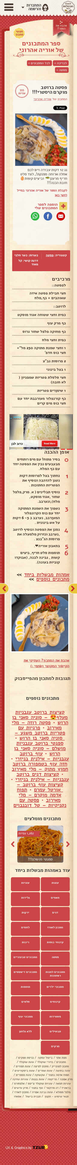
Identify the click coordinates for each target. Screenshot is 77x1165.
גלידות (25, 898)
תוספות (25, 987)
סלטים (25, 1002)
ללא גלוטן (25, 1032)
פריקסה (52, 1079)
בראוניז (66, 1088)
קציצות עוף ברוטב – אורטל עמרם (40, 787)
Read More (49, 443)
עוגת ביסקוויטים (25, 1071)
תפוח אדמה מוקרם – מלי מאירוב (39, 795)
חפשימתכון (19, 33)
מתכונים (61, 1062)
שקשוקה (40, 1075)
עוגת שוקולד (26, 1062)
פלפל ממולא (63, 1092)
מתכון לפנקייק (60, 1066)
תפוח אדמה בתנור (58, 1075)
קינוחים (55, 1002)
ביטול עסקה (45, 1058)
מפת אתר (61, 1058)
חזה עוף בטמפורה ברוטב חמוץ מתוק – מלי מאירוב (40, 767)
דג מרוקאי (52, 1088)
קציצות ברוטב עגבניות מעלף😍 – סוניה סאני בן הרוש (40, 717)
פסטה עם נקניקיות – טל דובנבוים (39, 803)
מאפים (55, 898)
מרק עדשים (21, 1088)
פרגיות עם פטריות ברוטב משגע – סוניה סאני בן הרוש (40, 733)
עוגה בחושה (63, 1071)
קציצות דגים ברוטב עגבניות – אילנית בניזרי (42, 777)
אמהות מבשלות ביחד (46, 574)
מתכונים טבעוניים (25, 957)
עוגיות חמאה (63, 1084)
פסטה (49, 255)
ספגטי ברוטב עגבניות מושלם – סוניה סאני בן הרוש (40, 748)
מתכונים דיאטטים (25, 972)
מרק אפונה (66, 1079)
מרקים (55, 1046)
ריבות (25, 942)
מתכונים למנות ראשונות (55, 974)
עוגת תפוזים (23, 1066)
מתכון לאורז (55, 927)
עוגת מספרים (23, 1075)
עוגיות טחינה (20, 1079)
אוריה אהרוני (42, 99)
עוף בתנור (37, 1088)
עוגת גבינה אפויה (42, 1092)
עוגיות (25, 883)
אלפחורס (19, 1084)
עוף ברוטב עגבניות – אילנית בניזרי (42, 756)
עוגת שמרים (45, 1071)
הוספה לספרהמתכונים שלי (46, 206)
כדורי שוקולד (45, 1062)
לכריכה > (60, 63)
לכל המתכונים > (39, 63)
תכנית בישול (33, 1097)
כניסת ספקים (26, 1058)
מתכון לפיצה (41, 1066)
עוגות (55, 883)
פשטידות (55, 1017)
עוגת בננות (37, 1079)
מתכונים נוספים (52, 579)
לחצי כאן (61, 195)
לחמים (25, 927)
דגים (55, 913)
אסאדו (17, 1097)
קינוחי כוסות (55, 942)
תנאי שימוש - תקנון (56, 1097)
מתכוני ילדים (55, 987)
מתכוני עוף (25, 1017)
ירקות (25, 913)
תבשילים (55, 1032)
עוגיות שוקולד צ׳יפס (40, 1084)
